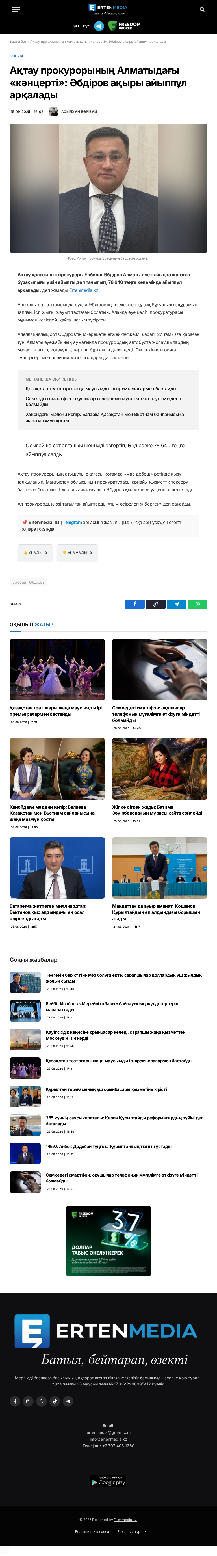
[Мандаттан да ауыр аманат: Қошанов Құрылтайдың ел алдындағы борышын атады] (159, 868)
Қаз (76, 26)
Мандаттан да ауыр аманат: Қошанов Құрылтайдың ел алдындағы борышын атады (156, 912)
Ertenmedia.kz (125, 1520)
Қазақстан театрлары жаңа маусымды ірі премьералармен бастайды (101, 388)
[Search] (202, 9)
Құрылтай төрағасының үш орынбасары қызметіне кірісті (106, 1089)
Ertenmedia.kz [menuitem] (84, 290)
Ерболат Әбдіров (28, 582)
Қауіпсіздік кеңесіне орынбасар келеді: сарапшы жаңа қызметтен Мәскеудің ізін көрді (115, 1035)
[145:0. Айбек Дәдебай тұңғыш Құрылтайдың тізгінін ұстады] (25, 1153)
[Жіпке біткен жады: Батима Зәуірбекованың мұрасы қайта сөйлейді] (159, 768)
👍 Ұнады (35, 553)
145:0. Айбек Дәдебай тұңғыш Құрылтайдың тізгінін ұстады (109, 1146)
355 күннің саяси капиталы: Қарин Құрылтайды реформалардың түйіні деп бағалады (124, 1120)
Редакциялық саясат (93, 1531)
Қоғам (16, 56)
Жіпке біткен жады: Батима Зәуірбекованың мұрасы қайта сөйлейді (157, 810)
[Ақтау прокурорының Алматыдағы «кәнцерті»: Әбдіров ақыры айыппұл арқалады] (108, 188)
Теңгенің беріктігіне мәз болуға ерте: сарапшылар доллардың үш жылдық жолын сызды (124, 978)
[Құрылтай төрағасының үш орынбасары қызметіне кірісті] (25, 1096)
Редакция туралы (132, 1531)
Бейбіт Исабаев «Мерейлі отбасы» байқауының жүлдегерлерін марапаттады (112, 1006)
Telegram (72, 522)
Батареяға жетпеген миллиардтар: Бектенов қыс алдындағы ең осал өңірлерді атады (48, 912)
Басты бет (18, 41)
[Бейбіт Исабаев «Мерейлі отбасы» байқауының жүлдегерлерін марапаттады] (25, 1011)
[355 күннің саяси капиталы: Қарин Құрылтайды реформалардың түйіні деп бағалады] (25, 1125)
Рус (86, 26)
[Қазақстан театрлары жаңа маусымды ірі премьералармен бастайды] (57, 669)
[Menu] (16, 9)
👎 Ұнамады (77, 553)
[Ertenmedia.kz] (108, 9)
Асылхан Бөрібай (79, 111)
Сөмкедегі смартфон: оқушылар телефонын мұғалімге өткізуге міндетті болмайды (103, 401)
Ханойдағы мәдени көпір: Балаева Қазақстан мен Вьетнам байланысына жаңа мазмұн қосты (105, 417)
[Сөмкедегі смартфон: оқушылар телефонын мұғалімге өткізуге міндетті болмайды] (159, 669)
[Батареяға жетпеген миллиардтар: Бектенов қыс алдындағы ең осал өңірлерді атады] (57, 868)
